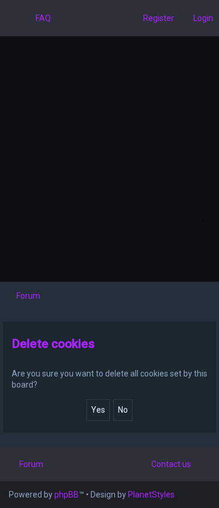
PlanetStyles (151, 494)
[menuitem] (38, 18)
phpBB (66, 494)
